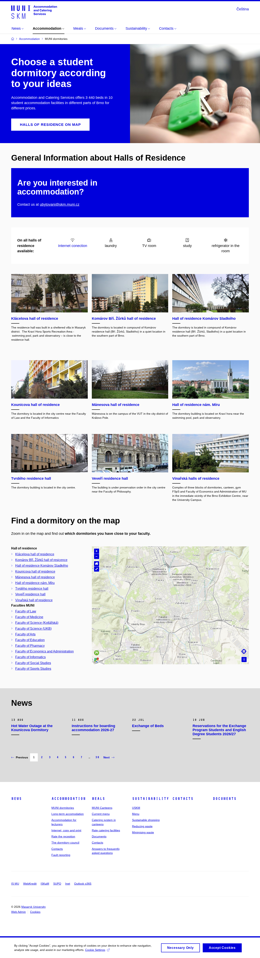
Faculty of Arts (25, 634)
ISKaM (45, 883)
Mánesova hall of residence (35, 577)
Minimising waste (143, 832)
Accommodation (68, 798)
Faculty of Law (25, 611)
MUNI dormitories (62, 807)
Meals (98, 798)
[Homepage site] (34, 12)
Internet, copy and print (66, 830)
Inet (67, 883)
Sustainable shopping (146, 820)
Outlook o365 (82, 883)
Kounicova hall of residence (35, 571)
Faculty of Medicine (29, 617)
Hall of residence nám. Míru (35, 583)
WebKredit (30, 883)
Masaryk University (33, 906)
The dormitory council (65, 842)
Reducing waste (142, 826)
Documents (99, 836)
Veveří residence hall (30, 594)
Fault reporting (60, 855)
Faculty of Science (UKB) (33, 628)
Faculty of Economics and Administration (44, 651)
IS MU (15, 883)
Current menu (101, 814)
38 (97, 757)
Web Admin (18, 911)
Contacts (57, 848)
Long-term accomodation (67, 814)
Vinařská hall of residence (34, 600)
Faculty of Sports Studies (33, 668)
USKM (136, 807)
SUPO (57, 883)
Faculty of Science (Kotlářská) (36, 622)
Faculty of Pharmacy (30, 645)
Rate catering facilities (106, 830)
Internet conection (72, 246)
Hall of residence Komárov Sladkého (41, 565)
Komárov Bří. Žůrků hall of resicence (41, 560)
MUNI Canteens (102, 807)
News (16, 798)
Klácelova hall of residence (34, 554)
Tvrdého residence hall (31, 588)
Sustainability (150, 798)
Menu (135, 814)
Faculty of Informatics (30, 657)
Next (106, 757)
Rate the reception (63, 836)
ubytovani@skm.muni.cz (59, 204)
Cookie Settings (95, 949)
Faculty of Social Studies (33, 663)
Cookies (35, 911)
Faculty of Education (30, 640)
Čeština (242, 9)
